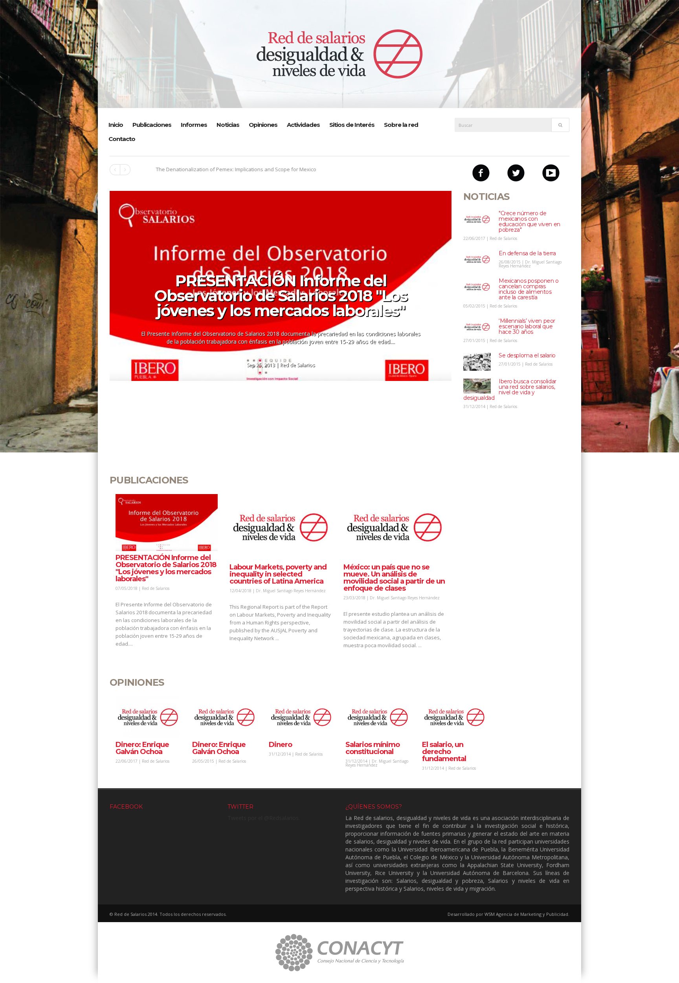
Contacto (121, 139)
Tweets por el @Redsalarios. (264, 818)
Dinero (280, 744)
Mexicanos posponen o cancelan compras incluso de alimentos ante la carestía (529, 289)
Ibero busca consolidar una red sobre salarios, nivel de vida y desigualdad (509, 389)
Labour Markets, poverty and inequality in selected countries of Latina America (278, 574)
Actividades (303, 124)
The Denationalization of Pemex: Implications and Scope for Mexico (216, 169)
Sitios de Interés (351, 124)
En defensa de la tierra (527, 253)
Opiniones (263, 124)
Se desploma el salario (527, 355)
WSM (489, 914)
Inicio (115, 124)
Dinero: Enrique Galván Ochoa (142, 748)
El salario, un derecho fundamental (444, 751)
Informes (194, 124)
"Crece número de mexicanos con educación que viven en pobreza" (529, 221)
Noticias (228, 124)
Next (125, 170)
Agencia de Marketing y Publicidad (532, 914)
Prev (115, 170)
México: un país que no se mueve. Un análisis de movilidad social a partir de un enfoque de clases (394, 578)
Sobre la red (401, 124)
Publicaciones (151, 124)
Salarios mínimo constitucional (372, 748)
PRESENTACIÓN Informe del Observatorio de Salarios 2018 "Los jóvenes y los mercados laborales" (280, 295)
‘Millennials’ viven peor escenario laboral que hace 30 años (527, 326)
